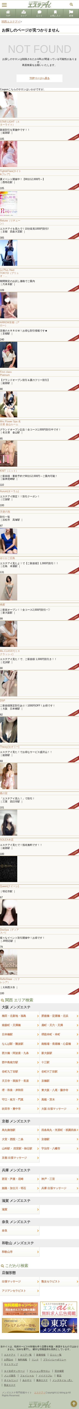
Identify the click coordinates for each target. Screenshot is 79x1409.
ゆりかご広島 (7, 558)
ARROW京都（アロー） (9, 324)
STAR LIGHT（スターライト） (10, 123)
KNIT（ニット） (9, 470)
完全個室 (59, 1371)
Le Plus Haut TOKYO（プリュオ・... (9, 273)
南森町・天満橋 (11, 1025)
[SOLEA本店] (39, 822)
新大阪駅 (46, 1053)
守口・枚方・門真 (12, 1099)
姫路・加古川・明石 (14, 1188)
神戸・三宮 (48, 1178)
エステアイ (10, 1354)
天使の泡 (5, 511)
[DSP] (39, 683)
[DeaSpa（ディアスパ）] (39, 912)
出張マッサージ (11, 1281)
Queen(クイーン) (9, 886)
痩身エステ (42, 1380)
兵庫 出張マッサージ (53, 1188)
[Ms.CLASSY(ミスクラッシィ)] (39, 633)
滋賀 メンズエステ (16, 1201)
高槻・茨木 (48, 1099)
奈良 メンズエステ (16, 1222)
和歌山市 (7, 1251)
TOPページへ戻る (40, 78)
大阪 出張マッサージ (53, 1108)
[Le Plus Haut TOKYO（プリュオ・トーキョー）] (39, 252)
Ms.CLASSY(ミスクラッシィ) (10, 653)
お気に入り (55, 15)
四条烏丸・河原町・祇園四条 (58, 1129)
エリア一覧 (26, 1354)
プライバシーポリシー (54, 1359)
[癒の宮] (39, 776)
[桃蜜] (39, 587)
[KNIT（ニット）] (39, 453)
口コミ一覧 (56, 1354)
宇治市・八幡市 (50, 1148)
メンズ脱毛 (10, 1375)
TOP (8, 15)
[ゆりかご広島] (39, 540)
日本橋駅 (7, 1034)
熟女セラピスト (50, 1281)
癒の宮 (3, 793)
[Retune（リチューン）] (39, 203)
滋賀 (4, 1209)
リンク (35, 1359)
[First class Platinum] (39, 354)
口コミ (39, 15)
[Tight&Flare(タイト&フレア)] (39, 153)
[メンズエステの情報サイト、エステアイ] (39, 7)
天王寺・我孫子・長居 (15, 1080)
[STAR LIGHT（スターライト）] (39, 104)
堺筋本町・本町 (50, 1034)
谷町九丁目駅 (10, 1071)
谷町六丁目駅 (49, 1071)
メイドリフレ (45, 1375)
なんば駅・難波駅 (12, 1043)
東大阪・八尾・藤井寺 (54, 1090)
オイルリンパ (11, 1380)
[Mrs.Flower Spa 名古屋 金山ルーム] (39, 404)
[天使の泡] (39, 507)
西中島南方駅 (10, 1062)
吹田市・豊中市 (11, 1108)
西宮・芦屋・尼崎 (12, 1178)
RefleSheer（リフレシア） (10, 981)
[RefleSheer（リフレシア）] (39, 961)
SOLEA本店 (6, 839)
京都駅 (45, 1139)
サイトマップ (11, 1364)
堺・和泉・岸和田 (12, 1090)
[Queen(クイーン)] (39, 868)
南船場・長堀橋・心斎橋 (56, 1043)
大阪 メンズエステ (16, 1007)
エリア (24, 15)
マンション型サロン (39, 1371)
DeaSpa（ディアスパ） (9, 931)
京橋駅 (45, 1080)
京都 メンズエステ (16, 1121)
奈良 (4, 1230)
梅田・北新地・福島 (14, 1015)
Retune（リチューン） (10, 222)
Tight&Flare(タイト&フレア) (10, 173)
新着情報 (40, 1354)
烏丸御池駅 (8, 1129)
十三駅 (45, 1062)
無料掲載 (22, 1359)
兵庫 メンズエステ (16, 1170)
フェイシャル (27, 1375)
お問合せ (8, 1359)
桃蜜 (2, 604)
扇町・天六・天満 (52, 1025)
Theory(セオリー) (9, 746)
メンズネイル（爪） (62, 1380)
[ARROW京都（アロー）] (39, 305)
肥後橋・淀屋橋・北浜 (54, 1015)
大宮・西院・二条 (12, 1139)
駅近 (59, 1375)
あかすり (27, 1380)
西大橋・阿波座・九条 (15, 1053)
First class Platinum (6, 373)
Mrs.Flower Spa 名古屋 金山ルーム (10, 423)
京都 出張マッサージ (14, 1157)
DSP (2, 700)
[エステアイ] (39, 1407)
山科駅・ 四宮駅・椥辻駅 (17, 1148)
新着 (71, 15)
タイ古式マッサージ (14, 1371)
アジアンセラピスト (14, 1290)
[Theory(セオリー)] (39, 729)
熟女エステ (10, 1385)
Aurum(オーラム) (9, 491)
